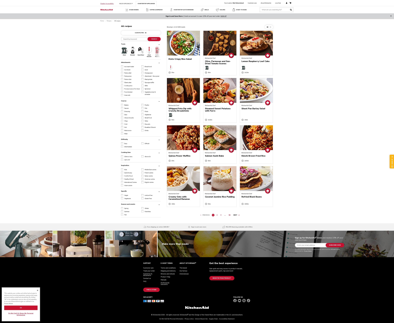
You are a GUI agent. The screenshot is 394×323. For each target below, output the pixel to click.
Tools (123, 44)
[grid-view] (267, 27)
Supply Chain (213, 319)
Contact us (147, 278)
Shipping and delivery (168, 271)
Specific (124, 191)
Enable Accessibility (107, 4)
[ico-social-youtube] (239, 300)
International (184, 274)
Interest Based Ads (201, 319)
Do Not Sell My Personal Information (171, 319)
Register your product (222, 278)
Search (154, 39)
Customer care (252, 3)
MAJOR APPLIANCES (126, 4)
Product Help (165, 277)
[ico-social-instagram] (244, 300)
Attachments (125, 62)
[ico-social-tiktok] (248, 300)
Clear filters (140, 33)
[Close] (37, 290)
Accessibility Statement (227, 319)
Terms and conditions (168, 268)
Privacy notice (189, 319)
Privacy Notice (308, 251)
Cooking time (126, 152)
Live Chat (278, 3)
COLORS (222, 10)
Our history (183, 271)
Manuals (163, 280)
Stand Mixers (134, 10)
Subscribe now (335, 245)
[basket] (290, 3)
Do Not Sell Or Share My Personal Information (20, 314)
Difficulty (124, 139)
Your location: (234, 3)
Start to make (241, 10)
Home (102, 21)
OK (21, 308)
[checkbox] (122, 66)
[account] (286, 3)
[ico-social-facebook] (235, 300)
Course (123, 101)
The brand (183, 268)
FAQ (144, 281)
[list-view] (270, 27)
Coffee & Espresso (156, 10)
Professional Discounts (165, 283)
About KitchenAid (266, 3)
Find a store (151, 290)
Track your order (149, 271)
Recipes (109, 21)
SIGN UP (223, 16)
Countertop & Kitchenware (184, 10)
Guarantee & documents (147, 274)
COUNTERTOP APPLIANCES (146, 3)
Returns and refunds (168, 274)
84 (230, 215)
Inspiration (125, 165)
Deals (206, 10)
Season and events (128, 204)
